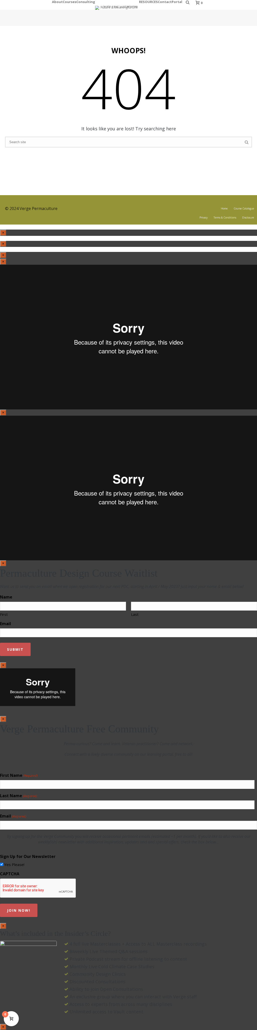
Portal (177, 1)
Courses (69, 1)
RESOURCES (148, 1)
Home (224, 208)
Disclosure (248, 217)
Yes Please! (14, 864)
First (4, 614)
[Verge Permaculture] (117, 5)
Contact (165, 1)
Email (5, 623)
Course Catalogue (244, 208)
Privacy (204, 217)
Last (135, 614)
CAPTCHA (9, 874)
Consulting (85, 1)
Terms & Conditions (225, 217)
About (57, 1)
